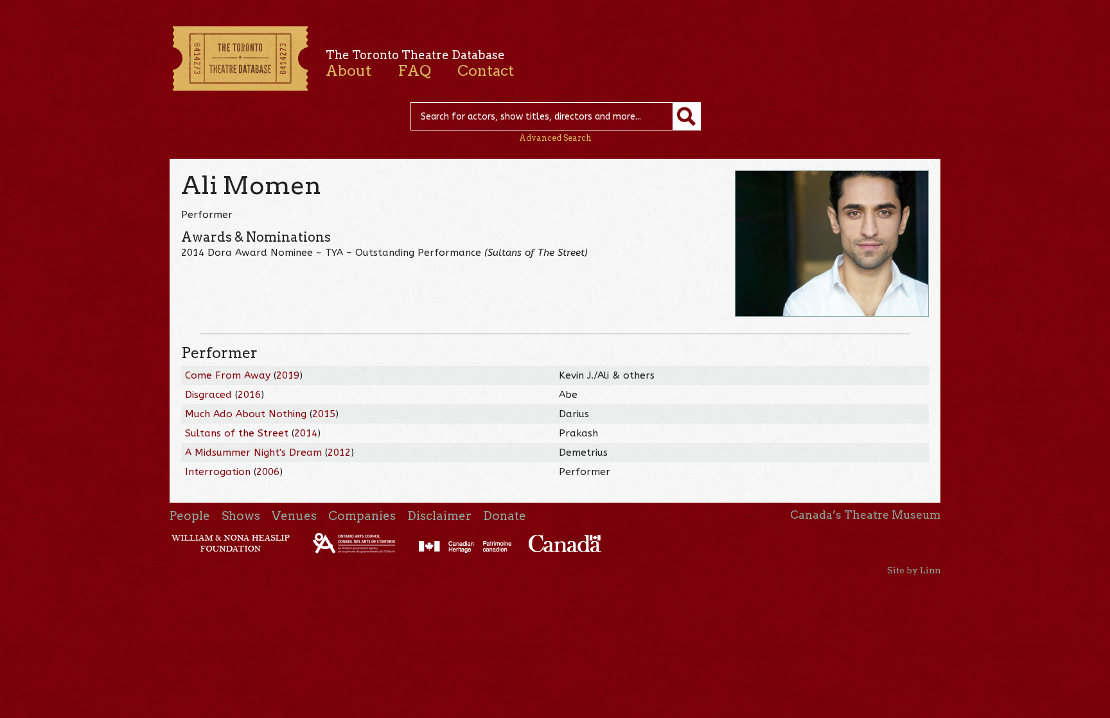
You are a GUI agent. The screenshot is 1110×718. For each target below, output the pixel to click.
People (190, 515)
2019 (287, 375)
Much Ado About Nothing (245, 414)
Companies (362, 515)
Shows (241, 515)
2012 (339, 452)
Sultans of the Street (236, 433)
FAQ (414, 71)
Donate (504, 515)
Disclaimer (439, 515)
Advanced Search (555, 138)
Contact (485, 71)
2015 (323, 414)
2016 (249, 394)
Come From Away (227, 375)
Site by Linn (913, 570)
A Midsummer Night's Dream (253, 452)
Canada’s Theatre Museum (865, 514)
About (348, 71)
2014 (305, 433)
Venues (294, 515)
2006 (267, 472)
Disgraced (208, 394)
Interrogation (218, 472)
